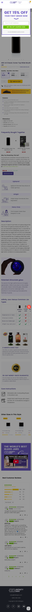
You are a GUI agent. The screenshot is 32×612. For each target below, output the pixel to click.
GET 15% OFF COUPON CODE (16, 27)
